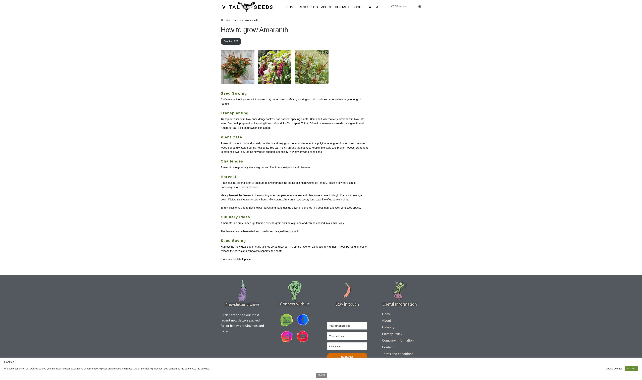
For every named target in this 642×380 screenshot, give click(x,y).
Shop (357, 7)
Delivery (388, 327)
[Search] (377, 7)
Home (228, 20)
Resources (308, 7)
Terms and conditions (397, 354)
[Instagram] (286, 336)
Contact (342, 7)
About (326, 7)
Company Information (398, 340)
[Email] (286, 320)
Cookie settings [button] (614, 368)
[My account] (370, 7)
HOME (290, 7)
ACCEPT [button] (631, 368)
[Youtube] (302, 336)
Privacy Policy (392, 334)
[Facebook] (302, 320)
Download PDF (231, 41)
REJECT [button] (321, 375)
